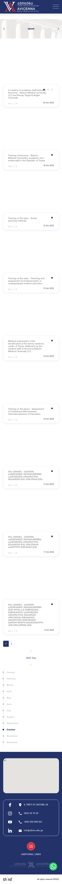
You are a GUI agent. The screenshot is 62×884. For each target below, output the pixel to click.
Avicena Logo (23, 6)
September (12, 723)
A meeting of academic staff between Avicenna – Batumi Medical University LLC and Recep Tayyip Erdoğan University (27, 94)
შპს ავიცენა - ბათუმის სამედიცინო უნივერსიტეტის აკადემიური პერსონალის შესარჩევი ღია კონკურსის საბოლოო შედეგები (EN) (24, 542)
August (10, 716)
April (9, 691)
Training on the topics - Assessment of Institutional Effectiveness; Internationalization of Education (26, 411)
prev (4, 28)
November (12, 735)
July (9, 710)
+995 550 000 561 (33, 822)
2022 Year (31, 658)
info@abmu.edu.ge (33, 830)
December (12, 742)
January (11, 672)
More (10, 104)
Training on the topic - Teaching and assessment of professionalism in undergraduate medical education (26, 281)
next (58, 28)
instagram (10, 813)
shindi (8, 879)
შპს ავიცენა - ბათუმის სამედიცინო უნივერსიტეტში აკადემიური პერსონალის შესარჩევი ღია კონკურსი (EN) (25, 475)
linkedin (10, 831)
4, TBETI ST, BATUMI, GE (36, 805)
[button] (44, 89)
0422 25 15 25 (31, 813)
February (11, 678)
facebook (10, 805)
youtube (10, 822)
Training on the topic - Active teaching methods (22, 219)
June (9, 704)
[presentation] (31, 651)
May (9, 697)
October (11, 729)
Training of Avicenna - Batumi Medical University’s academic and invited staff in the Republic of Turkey (26, 158)
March (10, 685)
